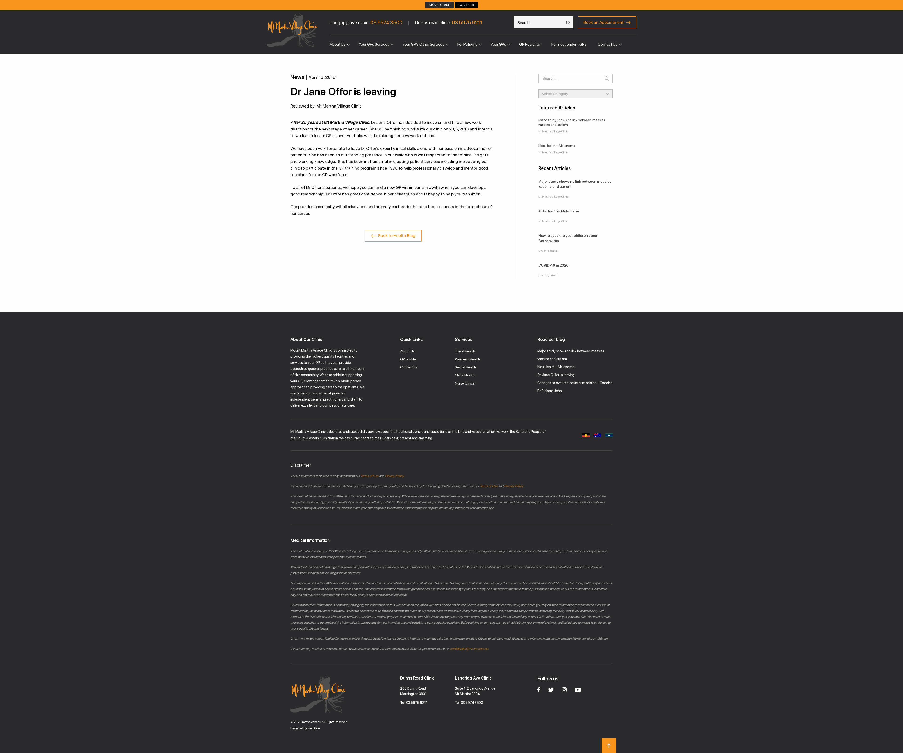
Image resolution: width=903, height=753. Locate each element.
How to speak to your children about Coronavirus (568, 238)
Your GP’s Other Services (423, 44)
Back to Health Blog (396, 235)
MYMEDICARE (439, 5)
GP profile (408, 359)
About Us (337, 44)
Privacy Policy (394, 476)
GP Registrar (529, 44)
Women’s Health (467, 359)
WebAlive (314, 728)
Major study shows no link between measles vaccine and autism (571, 122)
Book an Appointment (603, 22)
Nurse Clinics (465, 383)
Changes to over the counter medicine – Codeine (575, 383)
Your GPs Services (374, 44)
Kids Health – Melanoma (556, 146)
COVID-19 (466, 5)
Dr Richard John (549, 391)
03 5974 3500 (386, 22)
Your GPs (498, 44)
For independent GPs (568, 44)
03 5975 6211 (467, 22)
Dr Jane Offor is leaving (556, 375)
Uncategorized (548, 250)
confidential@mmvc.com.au (469, 649)
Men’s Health (465, 375)
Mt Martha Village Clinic (553, 131)
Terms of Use (369, 476)
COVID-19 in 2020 (553, 265)
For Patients (467, 44)
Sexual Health (465, 367)
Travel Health (465, 351)
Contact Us (607, 44)
